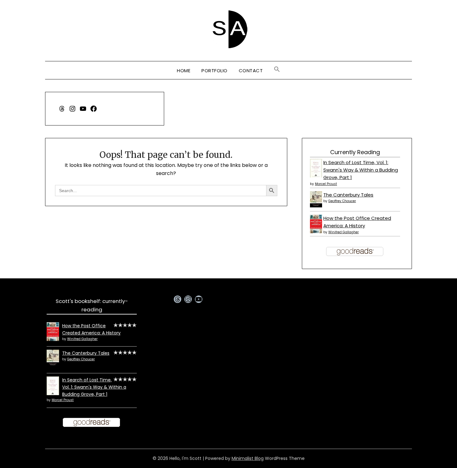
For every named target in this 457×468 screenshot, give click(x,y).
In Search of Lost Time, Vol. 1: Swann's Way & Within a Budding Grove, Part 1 (360, 170)
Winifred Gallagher (343, 232)
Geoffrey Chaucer (342, 201)
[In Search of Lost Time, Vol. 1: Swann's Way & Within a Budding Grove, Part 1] (316, 176)
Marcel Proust (326, 184)
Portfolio (214, 70)
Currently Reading (355, 152)
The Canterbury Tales (348, 194)
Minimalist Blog (248, 458)
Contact (251, 70)
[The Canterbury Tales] (316, 205)
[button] (277, 69)
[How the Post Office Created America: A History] (316, 231)
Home (183, 70)
